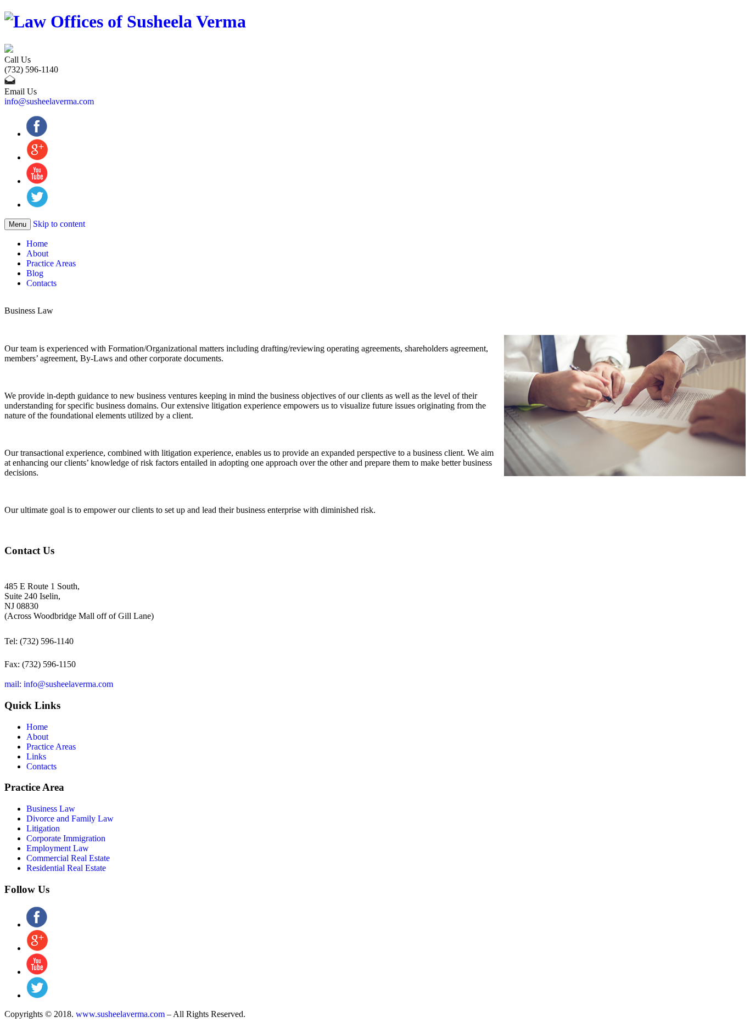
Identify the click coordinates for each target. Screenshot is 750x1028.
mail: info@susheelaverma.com (58, 684)
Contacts (41, 283)
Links (36, 756)
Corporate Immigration (65, 838)
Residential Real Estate (66, 868)
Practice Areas (51, 263)
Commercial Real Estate (68, 858)
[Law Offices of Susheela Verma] (125, 21)
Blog (34, 273)
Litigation (43, 828)
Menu (17, 224)
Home (37, 243)
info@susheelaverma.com (49, 101)
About (37, 253)
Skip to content (59, 223)
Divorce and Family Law (70, 818)
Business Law (50, 808)
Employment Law (57, 848)
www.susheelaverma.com (120, 1014)
